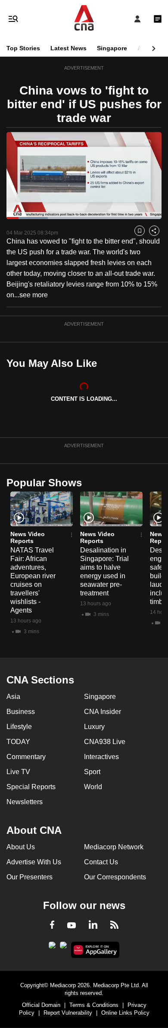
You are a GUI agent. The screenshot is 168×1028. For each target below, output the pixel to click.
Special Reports (31, 786)
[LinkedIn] (93, 926)
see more (33, 295)
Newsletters (24, 801)
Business (20, 711)
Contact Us (101, 862)
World (93, 786)
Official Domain (41, 1005)
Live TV (18, 771)
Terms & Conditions (93, 1005)
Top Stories (23, 48)
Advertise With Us (33, 862)
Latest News (68, 48)
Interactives (101, 756)
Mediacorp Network (113, 847)
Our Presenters (29, 877)
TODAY (18, 741)
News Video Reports (27, 537)
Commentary (26, 756)
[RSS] (114, 926)
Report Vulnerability (68, 1013)
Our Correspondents (115, 877)
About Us (20, 847)
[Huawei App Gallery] (95, 950)
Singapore (112, 48)
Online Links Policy (125, 1013)
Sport (92, 771)
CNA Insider (102, 711)
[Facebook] (52, 926)
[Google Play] (52, 948)
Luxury (94, 726)
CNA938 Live (104, 741)
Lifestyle (19, 726)
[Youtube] (71, 925)
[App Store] (63, 948)
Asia (143, 48)
